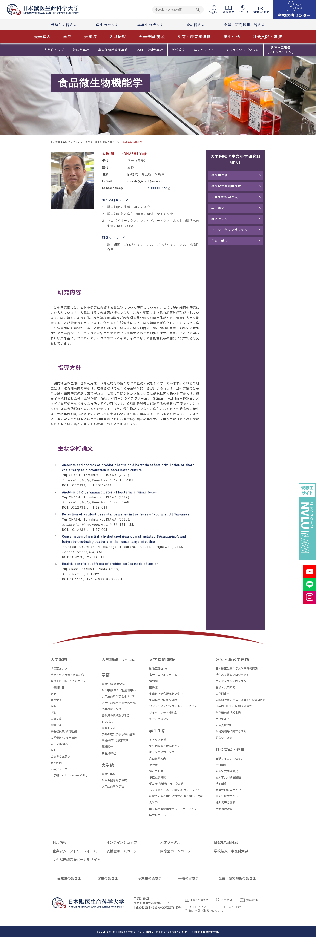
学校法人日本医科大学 (231, 851)
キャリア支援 (157, 740)
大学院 (90, 36)
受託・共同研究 (225, 687)
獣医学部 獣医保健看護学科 (119, 690)
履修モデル (109, 728)
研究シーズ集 (224, 738)
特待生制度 (156, 771)
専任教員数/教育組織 (64, 731)
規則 (53, 750)
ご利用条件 (236, 906)
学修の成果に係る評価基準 (118, 734)
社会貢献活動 (224, 809)
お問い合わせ (261, 12)
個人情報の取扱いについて (206, 910)
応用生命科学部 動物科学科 (119, 696)
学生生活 (232, 36)
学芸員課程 (109, 753)
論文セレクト (204, 50)
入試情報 (117, 36)
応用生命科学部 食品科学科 (119, 703)
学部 (67, 36)
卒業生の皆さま (150, 25)
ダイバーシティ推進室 (163, 713)
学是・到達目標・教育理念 (67, 675)
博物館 (153, 681)
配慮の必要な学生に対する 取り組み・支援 (176, 796)
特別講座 (221, 784)
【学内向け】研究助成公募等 (234, 706)
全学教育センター (113, 709)
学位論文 (178, 50)
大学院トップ (54, 50)
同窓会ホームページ (175, 851)
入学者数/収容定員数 (64, 738)
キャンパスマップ (160, 719)
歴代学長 (56, 700)
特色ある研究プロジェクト (232, 675)
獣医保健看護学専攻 (113, 50)
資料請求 (229, 12)
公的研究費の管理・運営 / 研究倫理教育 (240, 700)
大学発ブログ (59, 769)
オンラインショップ (121, 842)
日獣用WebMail (226, 842)
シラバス (107, 722)
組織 (53, 706)
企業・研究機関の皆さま (244, 25)
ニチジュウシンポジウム (241, 50)
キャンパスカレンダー (163, 752)
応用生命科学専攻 (150, 50)
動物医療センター (160, 668)
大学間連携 (223, 694)
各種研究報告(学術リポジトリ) (281, 50)
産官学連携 (223, 719)
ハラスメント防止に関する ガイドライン (174, 790)
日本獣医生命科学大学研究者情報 (237, 668)
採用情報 (59, 842)
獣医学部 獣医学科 (113, 684)
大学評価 (56, 763)
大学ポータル (170, 842)
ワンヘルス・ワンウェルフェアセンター (174, 706)
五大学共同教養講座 (228, 777)
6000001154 (158, 188)
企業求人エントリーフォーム (75, 851)
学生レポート (157, 815)
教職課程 (107, 747)
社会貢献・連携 (267, 36)
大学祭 (153, 802)
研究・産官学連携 (194, 36)
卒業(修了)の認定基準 (115, 740)
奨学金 (153, 765)
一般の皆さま (194, 25)
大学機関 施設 (152, 36)
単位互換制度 (157, 777)
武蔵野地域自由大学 (228, 790)
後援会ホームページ (121, 851)
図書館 (153, 687)
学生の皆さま (107, 25)
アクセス (243, 12)
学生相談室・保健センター (166, 746)
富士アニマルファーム (163, 675)
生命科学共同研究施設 (163, 700)
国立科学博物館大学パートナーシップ (173, 809)
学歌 (53, 713)
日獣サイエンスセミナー (231, 759)
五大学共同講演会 (227, 771)
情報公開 (56, 725)
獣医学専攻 (81, 50)
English (214, 12)
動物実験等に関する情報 (231, 731)
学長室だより (59, 668)
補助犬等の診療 (225, 802)
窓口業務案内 (157, 759)
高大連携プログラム (228, 796)
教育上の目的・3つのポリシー (70, 681)
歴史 (53, 694)
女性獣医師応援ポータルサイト (76, 859)
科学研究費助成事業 (228, 713)
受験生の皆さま (64, 25)
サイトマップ (197, 906)
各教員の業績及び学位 (116, 715)
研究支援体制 (224, 725)
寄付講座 (221, 765)
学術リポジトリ (223, 241)
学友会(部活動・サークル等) (166, 784)
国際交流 (56, 719)
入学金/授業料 (59, 744)
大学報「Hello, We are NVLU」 (70, 775)
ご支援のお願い (60, 756)
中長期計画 (57, 687)
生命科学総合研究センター (166, 694)
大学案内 (42, 36)
